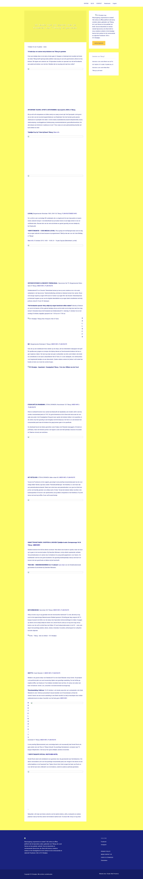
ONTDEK (86, 3)
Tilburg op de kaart (97, 70)
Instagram (104, 844)
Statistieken (104, 860)
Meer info (56, 132)
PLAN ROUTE (66, 213)
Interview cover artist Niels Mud (100, 67)
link (68, 816)
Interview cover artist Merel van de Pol (102, 61)
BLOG (92, 3)
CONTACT (99, 3)
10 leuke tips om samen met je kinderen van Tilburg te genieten (55, 26)
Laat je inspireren (98, 43)
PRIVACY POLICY (105, 851)
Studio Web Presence (113, 873)
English (115, 3)
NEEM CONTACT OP (106, 854)
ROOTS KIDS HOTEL (52, 754)
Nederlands (107, 3)
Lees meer (61, 565)
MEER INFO (73, 213)
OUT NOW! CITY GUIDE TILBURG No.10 (102, 64)
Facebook (103, 841)
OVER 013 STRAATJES (107, 857)
